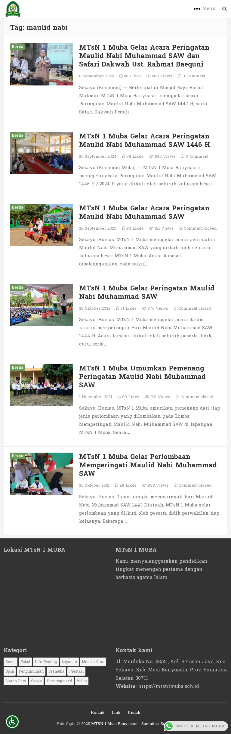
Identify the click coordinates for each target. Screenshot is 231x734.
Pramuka (56, 671)
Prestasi (76, 671)
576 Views (157, 308)
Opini (9, 671)
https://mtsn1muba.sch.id (168, 686)
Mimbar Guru (93, 661)
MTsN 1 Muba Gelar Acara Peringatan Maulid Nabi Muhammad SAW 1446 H (144, 140)
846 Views (164, 156)
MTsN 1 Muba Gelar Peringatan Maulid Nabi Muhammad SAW (146, 292)
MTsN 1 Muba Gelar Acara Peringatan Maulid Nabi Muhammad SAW (144, 212)
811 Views (163, 228)
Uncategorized (59, 681)
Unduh (134, 712)
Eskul (25, 661)
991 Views (159, 397)
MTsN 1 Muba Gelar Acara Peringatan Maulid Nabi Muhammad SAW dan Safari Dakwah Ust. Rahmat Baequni (144, 56)
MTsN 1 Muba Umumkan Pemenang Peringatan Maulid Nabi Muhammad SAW (142, 376)
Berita (17, 47)
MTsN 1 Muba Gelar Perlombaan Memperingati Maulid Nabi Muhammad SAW (148, 465)
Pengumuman (31, 671)
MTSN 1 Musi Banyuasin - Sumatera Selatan (132, 723)
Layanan (69, 661)
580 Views (161, 76)
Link (116, 712)
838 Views (157, 485)
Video (82, 681)
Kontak (98, 712)
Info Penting (46, 661)
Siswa (36, 681)
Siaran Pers (15, 681)
